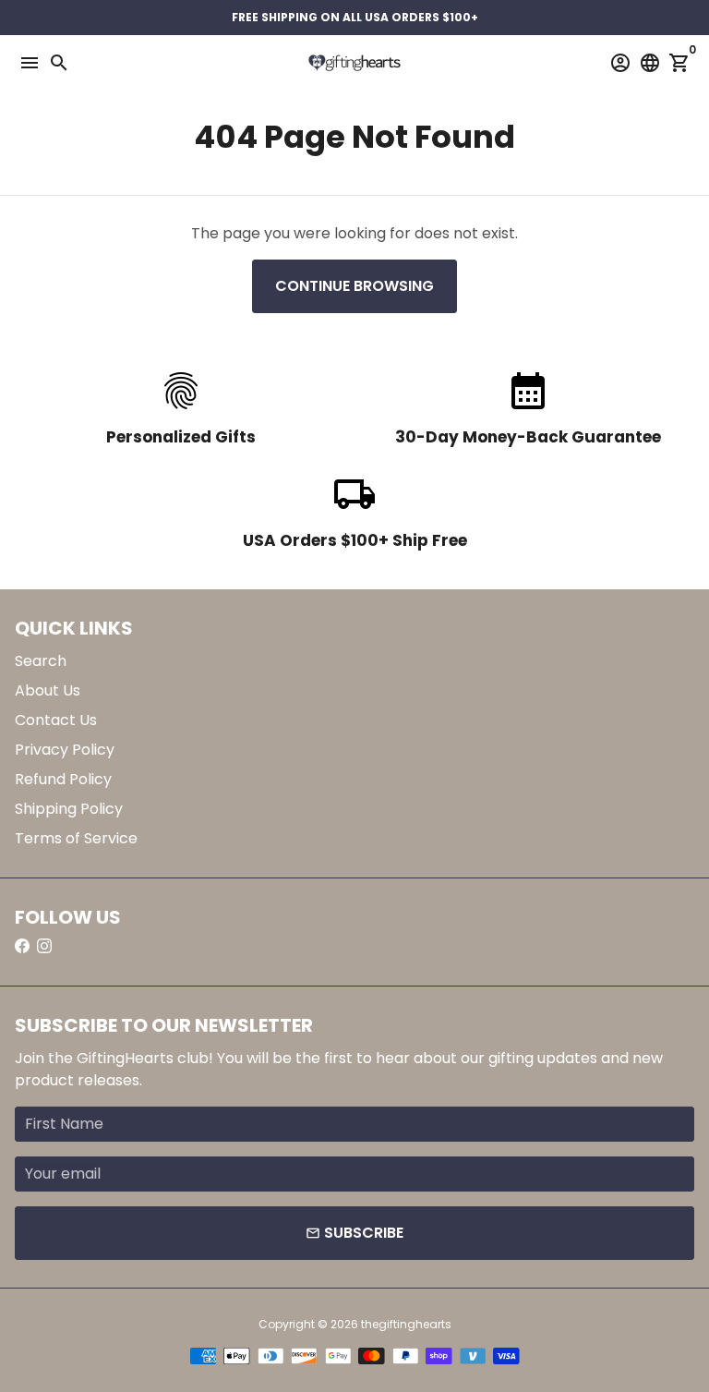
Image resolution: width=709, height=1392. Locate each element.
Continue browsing (354, 286)
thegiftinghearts (406, 1324)
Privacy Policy (64, 749)
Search (40, 661)
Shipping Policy (69, 808)
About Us (47, 690)
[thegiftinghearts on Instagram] (44, 946)
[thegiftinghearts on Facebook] (22, 946)
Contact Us (56, 720)
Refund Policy (63, 779)
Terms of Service (76, 838)
